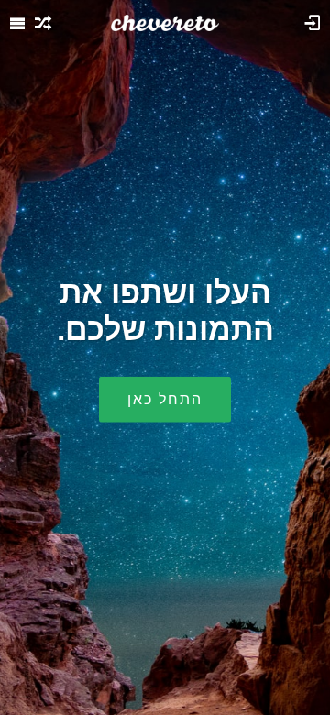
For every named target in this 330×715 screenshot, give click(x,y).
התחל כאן (165, 398)
